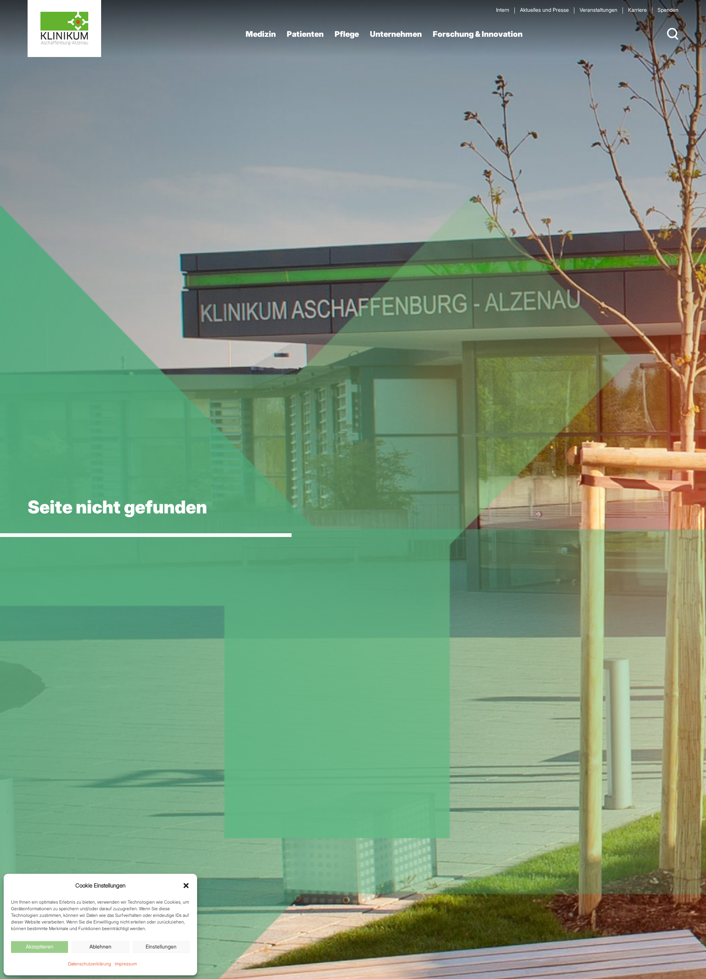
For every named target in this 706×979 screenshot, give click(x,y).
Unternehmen (396, 34)
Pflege (347, 34)
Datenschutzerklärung (89, 963)
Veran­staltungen (598, 10)
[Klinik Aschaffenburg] (64, 28)
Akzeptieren (39, 946)
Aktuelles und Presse (544, 10)
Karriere (637, 10)
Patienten (305, 34)
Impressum (126, 963)
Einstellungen (161, 946)
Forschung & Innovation (478, 34)
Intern (502, 10)
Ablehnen (100, 946)
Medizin (261, 34)
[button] (186, 885)
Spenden (667, 10)
